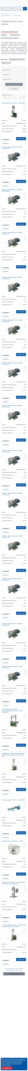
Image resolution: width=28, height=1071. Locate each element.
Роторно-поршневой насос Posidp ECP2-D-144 (12, 494)
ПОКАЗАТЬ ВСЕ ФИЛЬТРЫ (14, 84)
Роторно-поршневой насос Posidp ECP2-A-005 (12, 190)
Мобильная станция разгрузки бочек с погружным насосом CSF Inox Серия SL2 (13, 755)
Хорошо (7, 1068)
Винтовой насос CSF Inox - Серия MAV (13, 103)
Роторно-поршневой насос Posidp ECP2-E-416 (12, 667)
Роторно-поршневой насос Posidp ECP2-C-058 (12, 406)
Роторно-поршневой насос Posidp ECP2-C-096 (12, 451)
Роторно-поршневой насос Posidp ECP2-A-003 (12, 147)
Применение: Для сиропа (16, 59)
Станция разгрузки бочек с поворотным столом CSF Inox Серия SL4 (14, 925)
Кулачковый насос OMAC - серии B (12, 841)
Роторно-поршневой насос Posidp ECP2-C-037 (12, 363)
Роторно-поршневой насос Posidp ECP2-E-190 (12, 579)
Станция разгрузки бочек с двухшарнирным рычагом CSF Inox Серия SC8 (12, 710)
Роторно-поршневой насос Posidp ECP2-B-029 (12, 320)
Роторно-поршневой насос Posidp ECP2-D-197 (12, 536)
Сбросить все (5, 62)
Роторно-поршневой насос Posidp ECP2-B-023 (12, 278)
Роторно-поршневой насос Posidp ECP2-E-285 (12, 624)
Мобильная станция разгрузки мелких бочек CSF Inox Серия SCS (13, 883)
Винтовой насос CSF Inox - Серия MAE (13, 800)
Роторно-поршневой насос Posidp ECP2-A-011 (12, 233)
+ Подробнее (5, 143)
